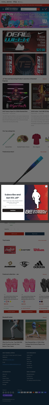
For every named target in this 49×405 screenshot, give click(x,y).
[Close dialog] (46, 186)
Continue (12, 210)
